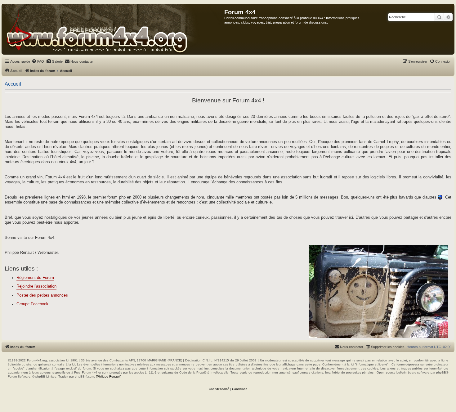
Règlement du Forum (35, 277)
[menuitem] (38, 61)
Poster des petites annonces (42, 295)
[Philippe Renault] (108, 376)
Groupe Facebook (32, 304)
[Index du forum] (113, 29)
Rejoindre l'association (36, 286)
